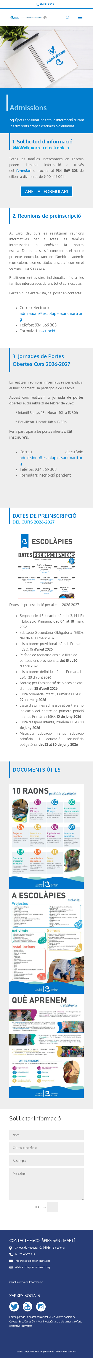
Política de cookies (66, 1351)
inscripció (46, 330)
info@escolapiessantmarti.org (32, 1260)
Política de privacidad (42, 1351)
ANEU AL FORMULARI (46, 191)
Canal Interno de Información (26, 1282)
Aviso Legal (23, 1351)
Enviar (73, 1207)
